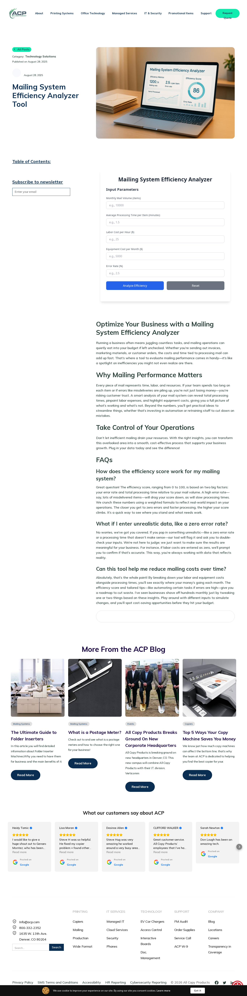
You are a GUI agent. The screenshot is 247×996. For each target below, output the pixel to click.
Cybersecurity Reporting (148, 982)
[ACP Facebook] (218, 982)
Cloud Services (117, 930)
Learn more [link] (163, 990)
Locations (215, 930)
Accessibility (91, 982)
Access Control (151, 930)
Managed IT (115, 921)
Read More (25, 775)
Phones (112, 946)
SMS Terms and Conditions (58, 982)
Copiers (78, 921)
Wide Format (82, 946)
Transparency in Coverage (219, 949)
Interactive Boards (148, 941)
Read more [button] (19, 852)
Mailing (78, 930)
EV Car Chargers (152, 921)
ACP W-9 (181, 946)
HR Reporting (115, 982)
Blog (211, 921)
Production (80, 938)
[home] (17, 13)
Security (112, 938)
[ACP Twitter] (226, 982)
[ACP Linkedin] (232, 982)
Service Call (182, 938)
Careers (213, 938)
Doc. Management (150, 955)
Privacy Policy (22, 982)
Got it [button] (197, 990)
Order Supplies (184, 930)
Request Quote (228, 14)
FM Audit (181, 921)
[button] (39, 13)
